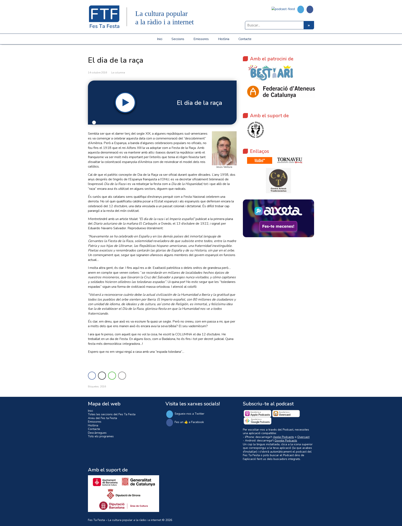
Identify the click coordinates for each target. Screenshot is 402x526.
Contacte (244, 39)
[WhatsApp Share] (112, 376)
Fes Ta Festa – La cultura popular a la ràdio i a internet (124, 520)
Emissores (201, 39)
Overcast (303, 437)
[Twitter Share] (102, 376)
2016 (103, 386)
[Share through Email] (122, 376)
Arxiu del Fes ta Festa (102, 418)
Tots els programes (101, 436)
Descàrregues (97, 433)
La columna (118, 72)
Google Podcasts (285, 441)
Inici (159, 39)
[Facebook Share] (92, 376)
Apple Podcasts (283, 437)
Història (223, 39)
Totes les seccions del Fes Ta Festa (111, 414)
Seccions (177, 39)
